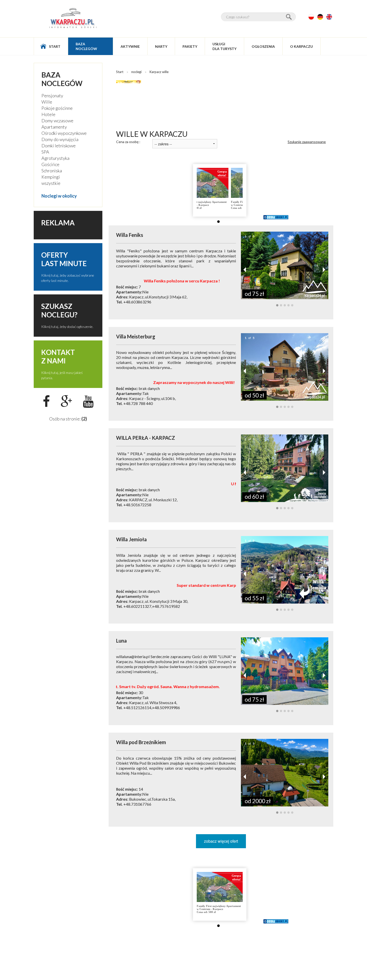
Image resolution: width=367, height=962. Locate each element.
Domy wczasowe (57, 120)
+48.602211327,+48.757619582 (151, 606)
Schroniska (51, 170)
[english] (329, 17)
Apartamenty (54, 127)
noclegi (136, 72)
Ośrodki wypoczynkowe (64, 133)
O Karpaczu (301, 46)
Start (119, 72)
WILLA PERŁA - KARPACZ (145, 438)
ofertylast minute (64, 259)
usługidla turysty (224, 46)
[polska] (311, 17)
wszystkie (50, 183)
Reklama (58, 222)
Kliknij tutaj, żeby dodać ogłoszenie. (67, 326)
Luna (121, 641)
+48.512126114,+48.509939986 (151, 707)
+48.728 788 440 (138, 403)
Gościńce (50, 164)
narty (161, 46)
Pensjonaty (52, 95)
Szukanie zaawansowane (307, 142)
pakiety (190, 46)
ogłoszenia (263, 46)
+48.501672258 (137, 504)
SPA (45, 152)
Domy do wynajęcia (59, 139)
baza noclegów (86, 46)
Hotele (48, 114)
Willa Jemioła (131, 539)
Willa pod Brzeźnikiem (141, 742)
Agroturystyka (55, 158)
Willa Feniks (129, 235)
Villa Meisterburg (135, 336)
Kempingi (50, 177)
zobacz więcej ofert (221, 841)
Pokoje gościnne (57, 108)
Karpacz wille (159, 72)
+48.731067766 (137, 804)
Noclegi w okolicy (59, 196)
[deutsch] (320, 17)
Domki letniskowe (58, 145)
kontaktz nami (58, 356)
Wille (46, 102)
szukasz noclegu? (59, 310)
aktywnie (130, 46)
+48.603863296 (137, 301)
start (54, 46)
